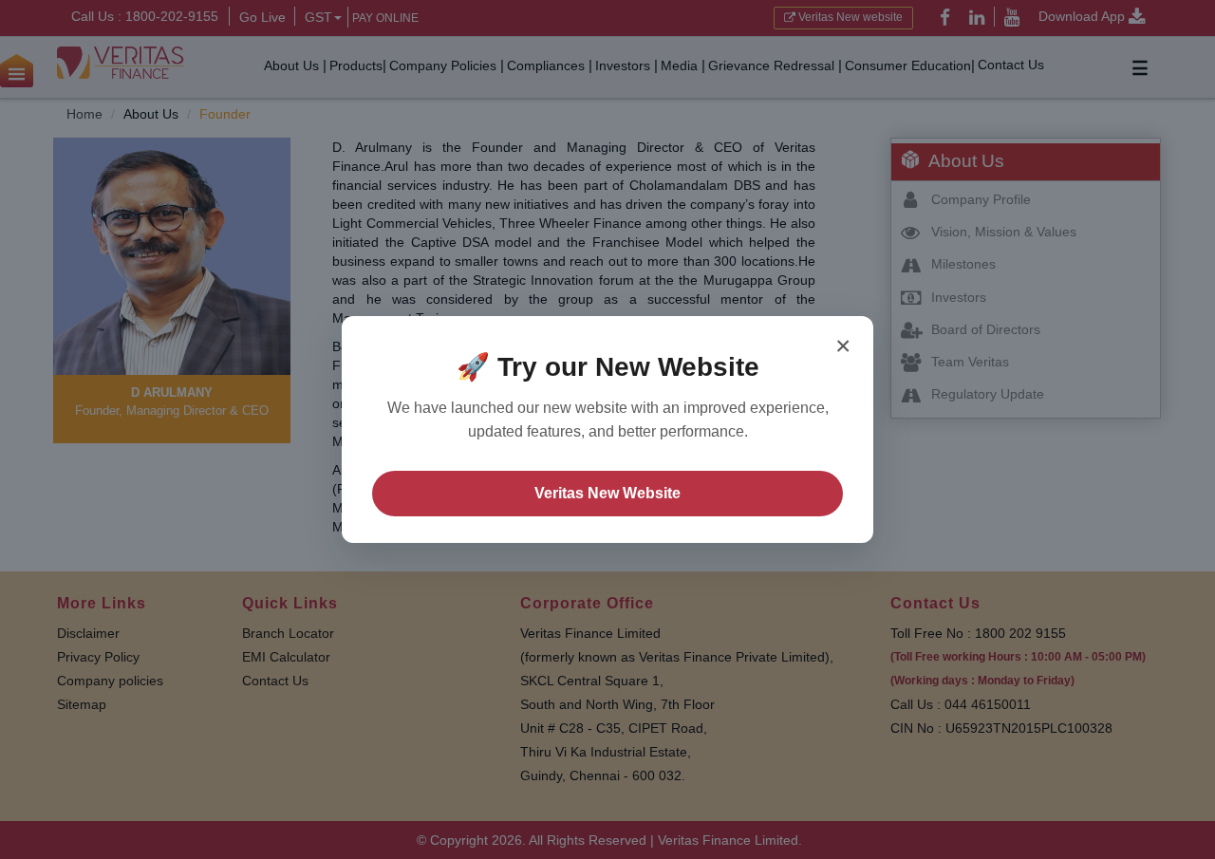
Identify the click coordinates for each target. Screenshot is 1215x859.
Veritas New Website (607, 493)
